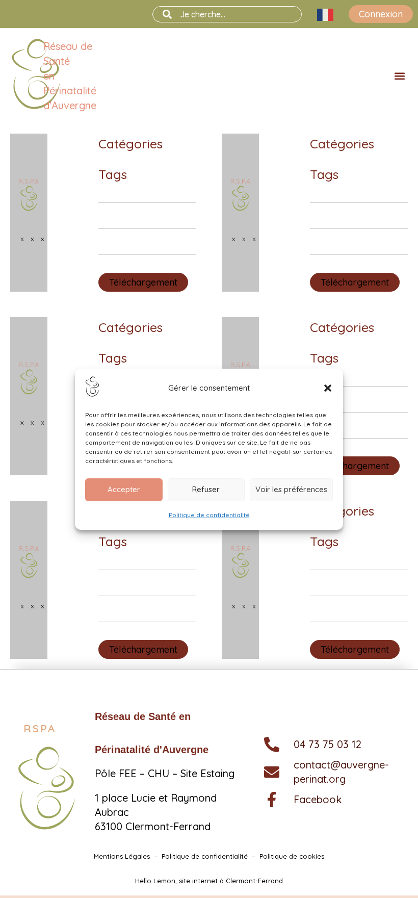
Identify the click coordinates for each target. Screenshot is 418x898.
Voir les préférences (291, 489)
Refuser (206, 489)
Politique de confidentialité (209, 515)
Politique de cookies (291, 856)
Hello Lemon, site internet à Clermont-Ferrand (209, 881)
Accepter (124, 489)
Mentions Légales (122, 856)
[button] (328, 388)
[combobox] (227, 14)
